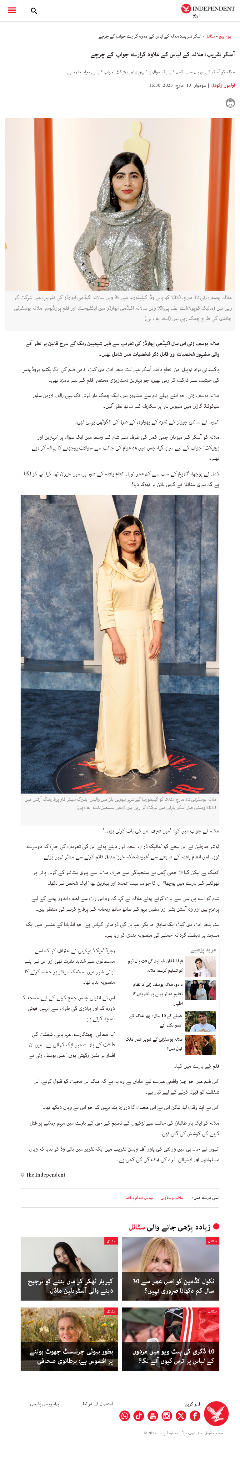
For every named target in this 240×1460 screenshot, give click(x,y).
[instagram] (167, 1416)
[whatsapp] (124, 1416)
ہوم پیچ (225, 36)
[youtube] (153, 1416)
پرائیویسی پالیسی (44, 1403)
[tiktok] (138, 1416)
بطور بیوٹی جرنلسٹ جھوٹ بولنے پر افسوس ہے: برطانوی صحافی (71, 1356)
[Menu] (12, 10)
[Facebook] (195, 1416)
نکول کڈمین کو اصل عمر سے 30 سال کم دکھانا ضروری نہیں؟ (173, 1286)
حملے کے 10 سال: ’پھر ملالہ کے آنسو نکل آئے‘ (156, 1020)
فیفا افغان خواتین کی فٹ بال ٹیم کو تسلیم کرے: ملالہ (155, 966)
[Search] (34, 10)
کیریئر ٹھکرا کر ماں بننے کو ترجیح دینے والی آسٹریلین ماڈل (70, 1286)
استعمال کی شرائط (97, 1403)
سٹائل (210, 36)
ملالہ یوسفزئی (172, 1198)
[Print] (230, 103)
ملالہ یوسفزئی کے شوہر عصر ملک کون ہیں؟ (154, 1044)
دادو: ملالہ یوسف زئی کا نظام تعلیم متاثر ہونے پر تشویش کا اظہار (158, 994)
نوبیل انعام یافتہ (139, 1198)
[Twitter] (181, 1416)
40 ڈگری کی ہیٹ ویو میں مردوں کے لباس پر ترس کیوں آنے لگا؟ (173, 1356)
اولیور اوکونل (222, 85)
